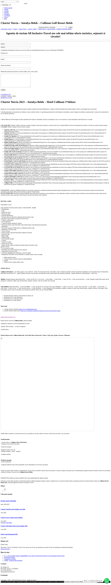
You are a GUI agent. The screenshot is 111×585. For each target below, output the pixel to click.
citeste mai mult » (5, 549)
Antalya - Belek (32, 29)
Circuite (6, 11)
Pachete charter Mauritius (8, 501)
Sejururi (6, 12)
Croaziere (6, 14)
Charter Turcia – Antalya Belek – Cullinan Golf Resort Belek (54, 29)
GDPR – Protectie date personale (13, 560)
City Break (7, 15)
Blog (5, 18)
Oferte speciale (8, 8)
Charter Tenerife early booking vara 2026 (13, 509)
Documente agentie (9, 557)
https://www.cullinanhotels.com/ (28, 309)
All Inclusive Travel (6, 29)
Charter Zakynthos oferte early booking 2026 (14, 526)
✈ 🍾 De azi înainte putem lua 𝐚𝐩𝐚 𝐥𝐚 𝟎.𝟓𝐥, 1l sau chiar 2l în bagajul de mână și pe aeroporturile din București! (34, 556)
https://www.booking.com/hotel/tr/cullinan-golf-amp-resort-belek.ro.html (40, 310)
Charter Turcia (22, 29)
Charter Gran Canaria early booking (12, 517)
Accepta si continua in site (71, 581)
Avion (6, 17)
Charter (6, 9)
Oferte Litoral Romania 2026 (9, 534)
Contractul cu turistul (10, 559)
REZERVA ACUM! (6, 97)
